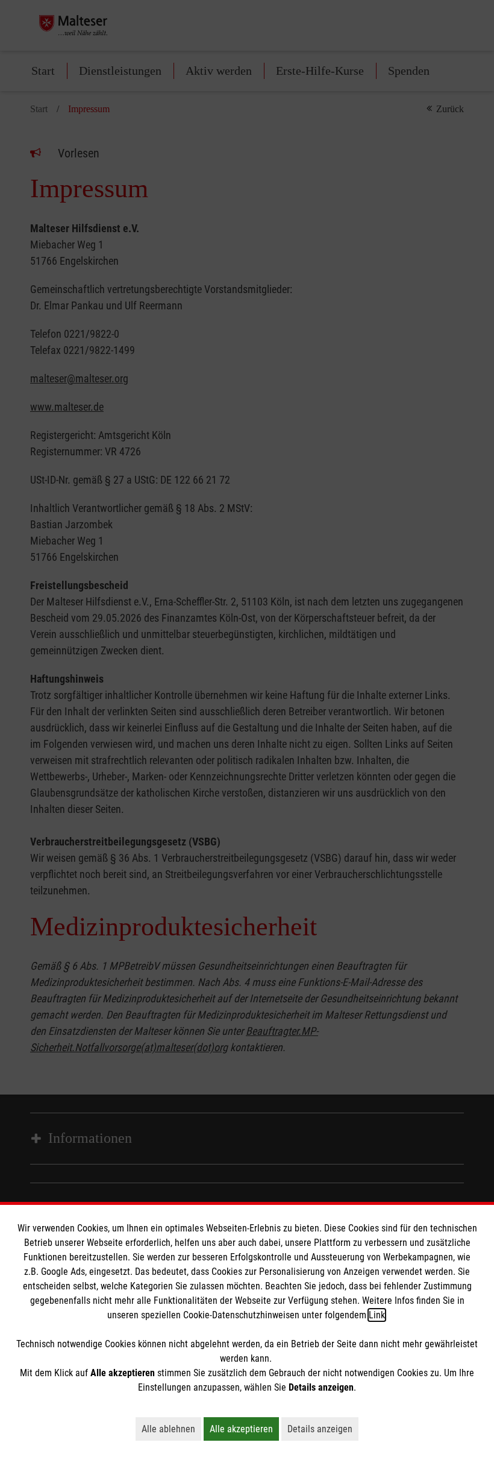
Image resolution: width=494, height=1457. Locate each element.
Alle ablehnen (171, 1429)
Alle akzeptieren (244, 1429)
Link (377, 1315)
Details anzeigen (322, 1429)
